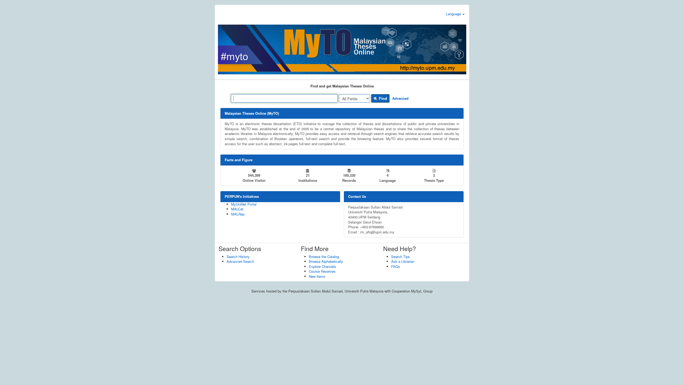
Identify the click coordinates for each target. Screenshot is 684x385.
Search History (238, 256)
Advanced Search (240, 261)
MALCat (237, 208)
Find (382, 98)
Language (454, 13)
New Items (317, 276)
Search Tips (400, 256)
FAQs (395, 266)
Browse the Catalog (324, 256)
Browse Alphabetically (326, 261)
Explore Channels (322, 266)
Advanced (400, 98)
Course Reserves (322, 271)
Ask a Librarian (402, 261)
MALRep (237, 214)
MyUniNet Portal (243, 204)
